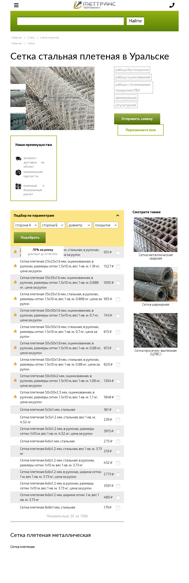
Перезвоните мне (141, 130)
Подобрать (30, 237)
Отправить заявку (137, 118)
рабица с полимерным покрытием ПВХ (132, 87)
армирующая (126, 97)
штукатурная (125, 105)
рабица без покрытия (132, 70)
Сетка (31, 43)
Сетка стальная (49, 37)
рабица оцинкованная (132, 77)
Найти (135, 20)
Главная (17, 37)
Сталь (30, 37)
